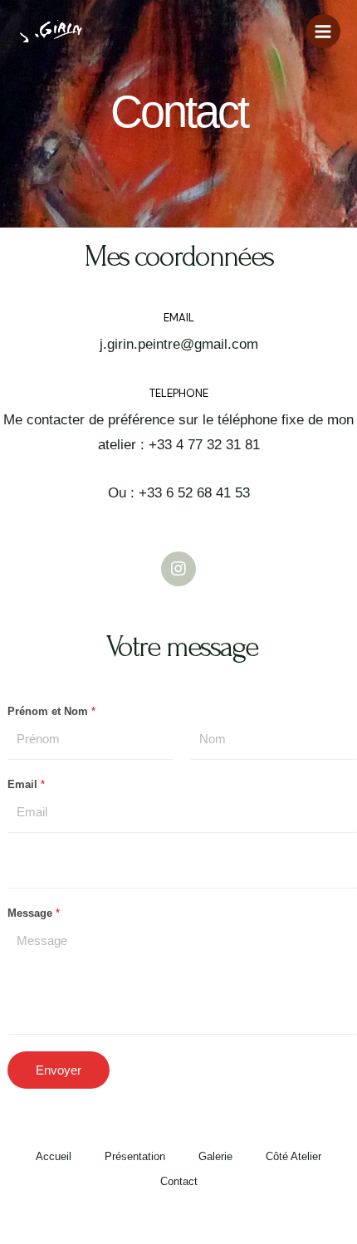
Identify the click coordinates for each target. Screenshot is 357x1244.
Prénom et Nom (51, 711)
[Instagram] (178, 568)
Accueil (53, 1156)
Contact (179, 1181)
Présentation (135, 1156)
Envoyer (58, 1070)
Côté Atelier (293, 1156)
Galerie (215, 1156)
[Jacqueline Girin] (50, 31)
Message (33, 913)
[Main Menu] (323, 31)
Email (26, 784)
